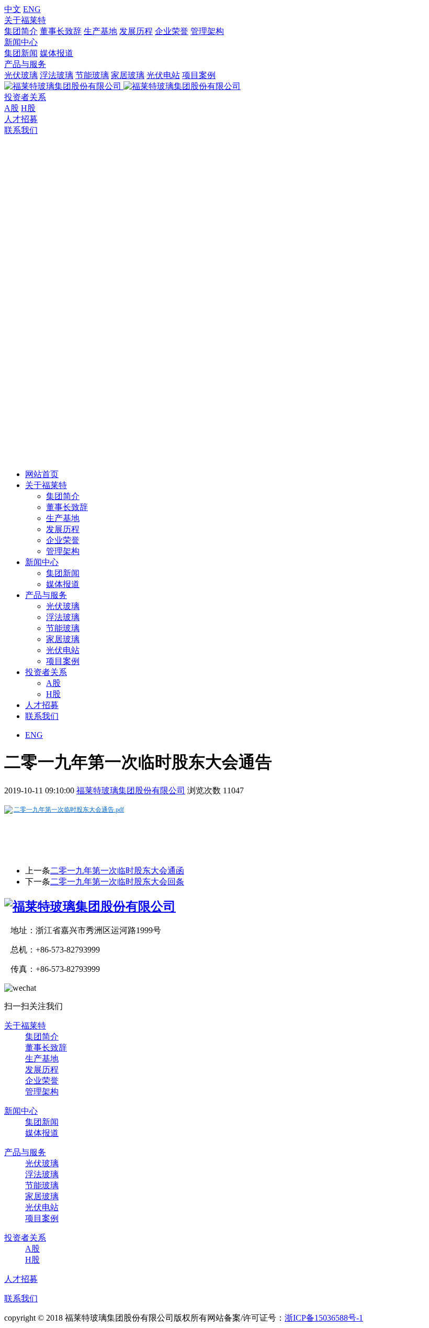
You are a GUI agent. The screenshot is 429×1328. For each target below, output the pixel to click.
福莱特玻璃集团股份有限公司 (130, 790)
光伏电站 (163, 75)
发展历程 (136, 31)
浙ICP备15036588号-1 (324, 1317)
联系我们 (21, 130)
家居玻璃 (127, 75)
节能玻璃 (92, 75)
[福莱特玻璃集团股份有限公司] (90, 906)
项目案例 (199, 75)
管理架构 (207, 31)
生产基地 (100, 31)
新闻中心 (21, 42)
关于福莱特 (25, 20)
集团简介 (21, 31)
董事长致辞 (61, 31)
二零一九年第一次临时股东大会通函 (117, 870)
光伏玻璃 (21, 75)
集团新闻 (21, 53)
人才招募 (21, 119)
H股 (28, 108)
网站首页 (42, 474)
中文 (12, 9)
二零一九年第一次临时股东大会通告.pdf (69, 809)
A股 (11, 108)
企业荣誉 (171, 31)
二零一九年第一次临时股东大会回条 (117, 881)
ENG (32, 9)
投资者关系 (25, 97)
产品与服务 (25, 64)
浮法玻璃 (56, 75)
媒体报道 (56, 53)
